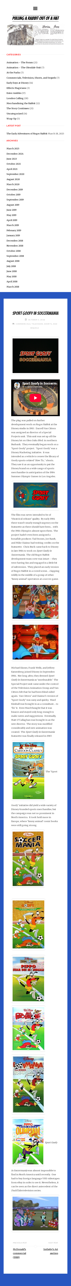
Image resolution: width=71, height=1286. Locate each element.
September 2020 (15, 174)
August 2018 (13, 261)
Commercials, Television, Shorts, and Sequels (31, 77)
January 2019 (13, 235)
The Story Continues (18, 108)
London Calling (15, 98)
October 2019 (14, 194)
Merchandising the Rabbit (21, 103)
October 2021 (14, 163)
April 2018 (12, 281)
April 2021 (12, 169)
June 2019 (12, 209)
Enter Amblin (14, 93)
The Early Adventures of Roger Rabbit (27, 133)
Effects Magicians (16, 88)
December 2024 (15, 153)
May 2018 (12, 276)
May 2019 (11, 215)
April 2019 (12, 220)
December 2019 (15, 189)
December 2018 (15, 240)
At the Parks (13, 72)
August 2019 (13, 204)
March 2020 (13, 184)
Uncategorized (15, 113)
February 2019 (14, 230)
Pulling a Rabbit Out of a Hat (35, 18)
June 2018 (12, 271)
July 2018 (11, 266)
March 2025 (13, 148)
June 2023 (12, 158)
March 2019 (13, 225)
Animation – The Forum (20, 62)
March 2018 (13, 286)
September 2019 (15, 199)
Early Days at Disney (18, 82)
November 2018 (15, 245)
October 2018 (14, 250)
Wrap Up (11, 118)
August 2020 (13, 179)
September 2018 (15, 255)
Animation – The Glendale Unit (24, 67)
